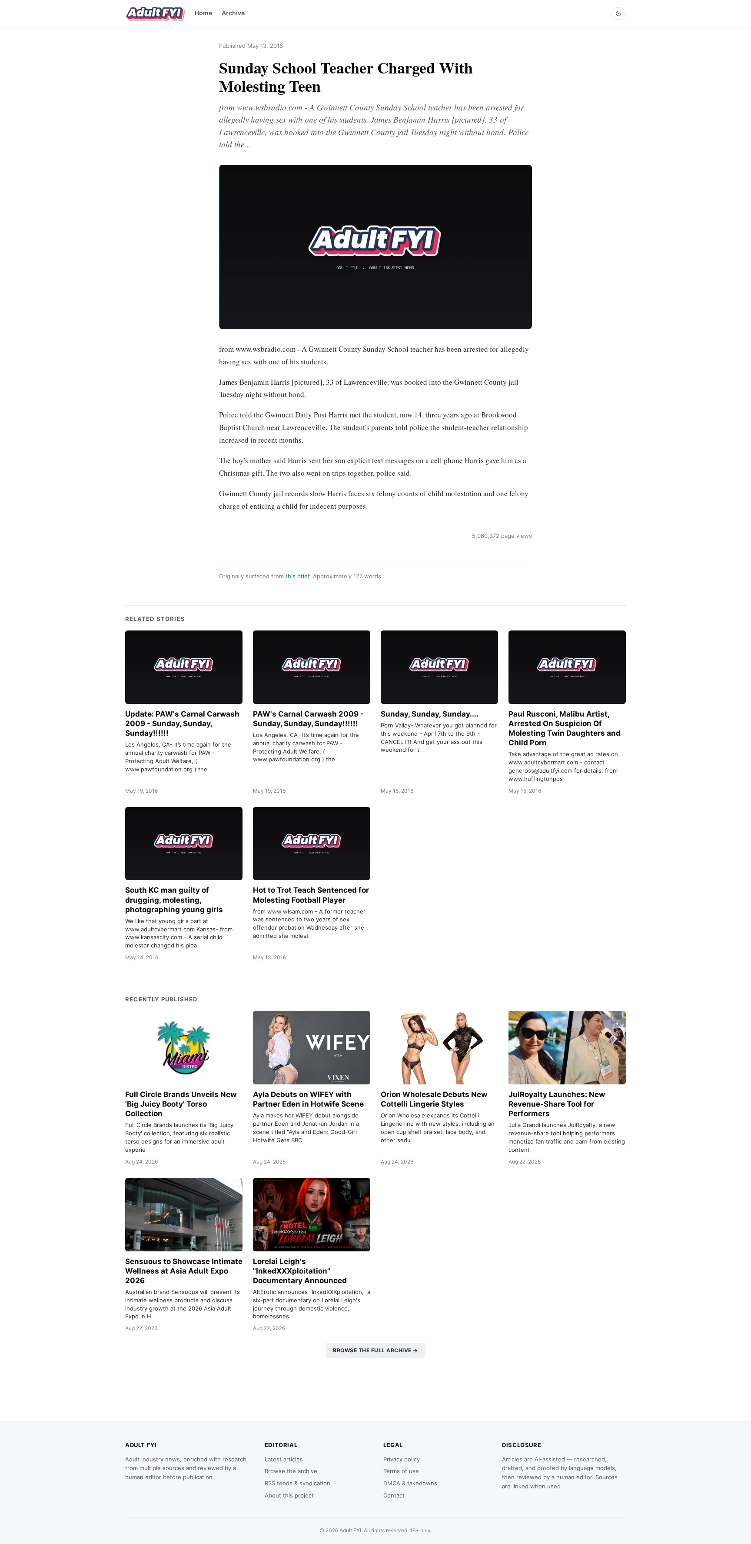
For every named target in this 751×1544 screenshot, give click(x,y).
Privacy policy (401, 1459)
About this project (289, 1495)
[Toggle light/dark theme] (618, 13)
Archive (233, 13)
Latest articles (284, 1459)
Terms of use (401, 1470)
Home (203, 13)
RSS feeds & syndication (297, 1483)
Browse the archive (291, 1470)
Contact (394, 1495)
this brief (297, 576)
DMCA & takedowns (410, 1483)
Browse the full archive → (375, 1350)
